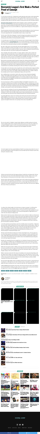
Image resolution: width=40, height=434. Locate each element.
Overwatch (27, 273)
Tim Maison (7, 13)
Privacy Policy (24, 427)
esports (23, 273)
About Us (9, 427)
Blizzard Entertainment (16, 273)
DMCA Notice (30, 427)
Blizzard (9, 273)
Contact (19, 427)
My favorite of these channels (6, 22)
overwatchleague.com (14, 41)
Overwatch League (33, 273)
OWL (2, 274)
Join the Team (14, 427)
